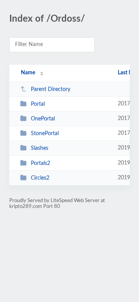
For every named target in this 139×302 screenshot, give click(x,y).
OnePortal (43, 119)
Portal (38, 104)
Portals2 (40, 163)
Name (28, 73)
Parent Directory (50, 89)
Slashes (39, 148)
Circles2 (40, 178)
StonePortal (45, 133)
